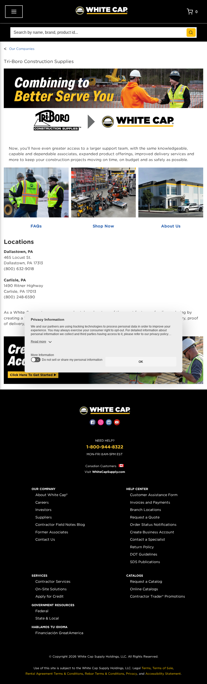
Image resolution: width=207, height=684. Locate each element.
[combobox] (103, 32)
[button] (44, 489)
